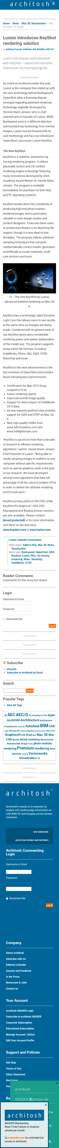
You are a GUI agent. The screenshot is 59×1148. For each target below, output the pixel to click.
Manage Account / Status (20, 1034)
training (25, 754)
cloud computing (27, 731)
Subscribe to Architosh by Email (25, 672)
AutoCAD (21, 727)
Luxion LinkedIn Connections (25, 539)
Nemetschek (46, 739)
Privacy (10, 1086)
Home (6, 23)
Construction (40, 731)
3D (5, 715)
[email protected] (14, 520)
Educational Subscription (20, 1028)
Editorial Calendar (16, 964)
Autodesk (32, 726)
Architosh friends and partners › (32, 840)
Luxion (26, 555)
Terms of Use (13, 1068)
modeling (34, 739)
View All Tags (14, 705)
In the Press (13, 976)
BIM (44, 725)
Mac (33, 555)
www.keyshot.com (14, 529)
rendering (16, 559)
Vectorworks (37, 753)
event (48, 731)
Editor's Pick (30, 545)
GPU (53, 731)
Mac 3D (26, 23)
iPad (29, 735)
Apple (51, 715)
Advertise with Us (16, 958)
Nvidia (30, 744)
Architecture (30, 720)
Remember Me (14, 619)
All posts (12, 669)
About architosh (15, 952)
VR (38, 758)
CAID (6, 731)
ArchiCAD (13, 720)
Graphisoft (13, 735)
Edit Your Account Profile (20, 1040)
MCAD (24, 739)
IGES (51, 552)
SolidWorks (17, 562)
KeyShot (16, 555)
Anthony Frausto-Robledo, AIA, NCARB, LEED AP (30, 49)
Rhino (27, 559)
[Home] (31, 5)
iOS (23, 734)
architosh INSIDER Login (20, 1010)
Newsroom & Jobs (16, 982)
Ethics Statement (15, 1074)
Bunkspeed (28, 552)
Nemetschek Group (17, 743)
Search (29, 690)
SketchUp (36, 559)
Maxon (16, 739)
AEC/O (22, 714)
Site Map (11, 1062)
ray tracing (43, 555)
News (16, 23)
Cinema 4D (14, 730)
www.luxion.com (40, 529)
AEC (11, 714)
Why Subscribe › (41, 832)
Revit (52, 748)
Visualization (38, 23)
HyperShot (42, 552)
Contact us (12, 988)
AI (30, 715)
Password (8, 609)
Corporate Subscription (19, 1022)
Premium (25, 748)
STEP (28, 562)
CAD (52, 726)
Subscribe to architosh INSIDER (23, 1016)
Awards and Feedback (18, 970)
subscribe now (16, 1137)
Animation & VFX (39, 715)
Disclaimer (12, 1080)
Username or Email (13, 599)
